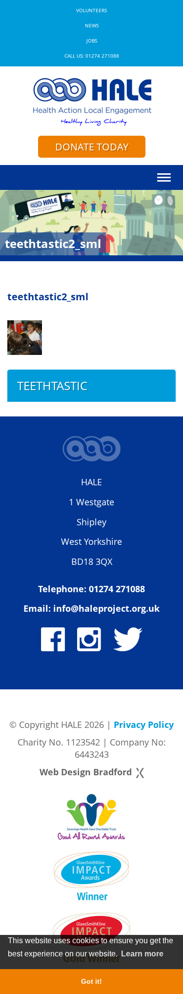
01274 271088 (117, 589)
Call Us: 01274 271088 (91, 56)
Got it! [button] (91, 981)
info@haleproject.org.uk (106, 608)
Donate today (91, 146)
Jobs (91, 41)
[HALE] (91, 101)
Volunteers (91, 10)
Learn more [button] (142, 954)
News (92, 25)
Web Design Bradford (86, 772)
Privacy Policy (144, 724)
